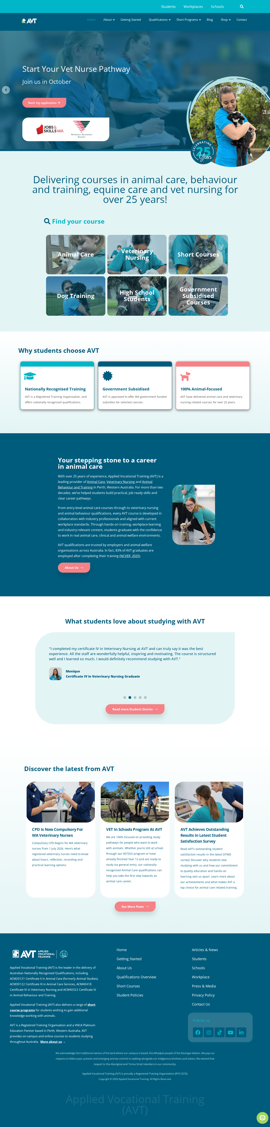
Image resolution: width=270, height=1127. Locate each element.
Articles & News (205, 949)
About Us (124, 967)
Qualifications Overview (136, 977)
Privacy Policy (203, 995)
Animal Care (96, 482)
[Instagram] (209, 1032)
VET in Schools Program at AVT (134, 829)
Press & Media (204, 986)
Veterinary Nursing (121, 482)
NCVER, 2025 (129, 556)
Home (122, 949)
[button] (242, 6)
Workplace (201, 977)
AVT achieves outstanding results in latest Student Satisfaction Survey (204, 835)
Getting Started (129, 958)
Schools (217, 6)
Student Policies (130, 995)
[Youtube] (230, 1032)
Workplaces (193, 6)
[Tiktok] (220, 1032)
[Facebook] (198, 1032)
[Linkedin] (241, 1032)
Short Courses (128, 986)
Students (168, 6)
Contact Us (201, 1004)
